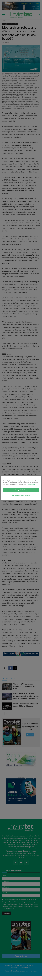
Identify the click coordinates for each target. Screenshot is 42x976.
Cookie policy (31, 484)
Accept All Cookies (21, 490)
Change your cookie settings (21, 495)
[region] (21, 488)
